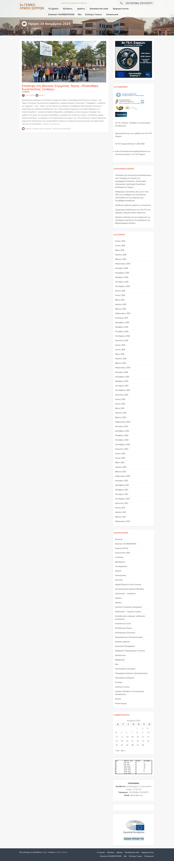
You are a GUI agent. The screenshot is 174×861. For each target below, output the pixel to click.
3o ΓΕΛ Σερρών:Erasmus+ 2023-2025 (129, 144)
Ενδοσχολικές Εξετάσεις (125, 633)
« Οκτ (117, 751)
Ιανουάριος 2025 (121, 318)
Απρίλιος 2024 (120, 359)
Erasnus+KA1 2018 (122, 553)
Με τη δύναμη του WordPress (31, 852)
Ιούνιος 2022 (120, 458)
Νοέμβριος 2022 (121, 435)
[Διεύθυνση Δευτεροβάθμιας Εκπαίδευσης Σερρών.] (130, 102)
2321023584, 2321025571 (139, 3)
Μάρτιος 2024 (120, 363)
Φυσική (118, 699)
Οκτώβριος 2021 (121, 494)
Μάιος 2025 (119, 300)
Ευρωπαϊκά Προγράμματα (125, 646)
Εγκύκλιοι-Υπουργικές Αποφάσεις (128, 607)
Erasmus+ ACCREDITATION (61, 14)
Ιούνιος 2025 (120, 295)
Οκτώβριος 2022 (121, 440)
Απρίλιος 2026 (120, 255)
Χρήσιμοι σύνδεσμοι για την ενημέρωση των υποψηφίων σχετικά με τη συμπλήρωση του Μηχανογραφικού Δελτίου (132, 220)
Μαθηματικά (120, 660)
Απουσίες (119, 580)
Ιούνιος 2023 (120, 404)
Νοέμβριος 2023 (121, 381)
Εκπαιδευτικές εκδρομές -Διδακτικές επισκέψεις (52, 129)
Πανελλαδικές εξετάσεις (125, 669)
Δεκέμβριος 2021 (122, 485)
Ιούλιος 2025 (120, 291)
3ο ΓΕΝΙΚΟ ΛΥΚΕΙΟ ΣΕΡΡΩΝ (32, 6)
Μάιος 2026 (119, 250)
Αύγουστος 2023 (121, 395)
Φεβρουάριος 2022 (122, 476)
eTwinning (119, 557)
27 (127, 745)
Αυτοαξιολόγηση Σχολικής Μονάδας (129, 589)
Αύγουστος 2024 (121, 340)
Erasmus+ (119, 539)
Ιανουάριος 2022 (121, 481)
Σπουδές (118, 682)
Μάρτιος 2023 (120, 417)
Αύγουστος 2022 (121, 449)
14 (132, 737)
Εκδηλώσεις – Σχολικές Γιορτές (128, 612)
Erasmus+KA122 (121, 548)
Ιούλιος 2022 (120, 453)
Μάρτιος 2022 (120, 472)
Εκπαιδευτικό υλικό (99, 9)
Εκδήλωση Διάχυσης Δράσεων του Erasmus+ (133, 205)
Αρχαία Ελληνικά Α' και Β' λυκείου (128, 584)
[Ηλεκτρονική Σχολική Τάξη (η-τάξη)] (131, 108)
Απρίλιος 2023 (120, 413)
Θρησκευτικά (120, 655)
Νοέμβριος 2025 (121, 277)
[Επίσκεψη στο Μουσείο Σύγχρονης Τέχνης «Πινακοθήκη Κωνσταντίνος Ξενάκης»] (64, 61)
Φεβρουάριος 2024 (122, 368)
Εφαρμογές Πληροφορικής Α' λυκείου (130, 651)
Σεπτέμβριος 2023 (122, 390)
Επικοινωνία (112, 14)
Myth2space (120, 562)
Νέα (79, 14)
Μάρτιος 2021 (120, 517)
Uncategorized (121, 566)
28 (132, 745)
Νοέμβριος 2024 (121, 327)
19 (122, 741)
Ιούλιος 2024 (120, 345)
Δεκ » (123, 751)
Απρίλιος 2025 (120, 304)
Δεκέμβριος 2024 (122, 322)
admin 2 (42, 95)
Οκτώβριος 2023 (121, 386)
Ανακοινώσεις (120, 575)
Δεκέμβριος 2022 (122, 431)
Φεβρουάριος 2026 (122, 264)
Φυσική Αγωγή (121, 703)
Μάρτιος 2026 (120, 259)
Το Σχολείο (53, 9)
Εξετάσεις (67, 9)
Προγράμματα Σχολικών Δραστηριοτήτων (131, 673)
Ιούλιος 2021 (120, 508)
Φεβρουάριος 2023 (122, 422)
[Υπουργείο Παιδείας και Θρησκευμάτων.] (130, 95)
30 (143, 745)
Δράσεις (81, 9)
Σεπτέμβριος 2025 (122, 286)
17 (148, 737)
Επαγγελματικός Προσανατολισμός (129, 637)
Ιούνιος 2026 (120, 246)
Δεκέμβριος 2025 (122, 273)
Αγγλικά (118, 571)
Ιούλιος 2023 (120, 399)
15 (138, 737)
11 (117, 737)
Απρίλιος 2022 (120, 467)
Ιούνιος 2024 (120, 350)
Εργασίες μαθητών (122, 642)
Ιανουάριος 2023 (121, 426)
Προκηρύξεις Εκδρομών (124, 678)
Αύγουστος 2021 (121, 503)
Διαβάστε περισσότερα (51, 124)
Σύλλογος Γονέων (93, 14)
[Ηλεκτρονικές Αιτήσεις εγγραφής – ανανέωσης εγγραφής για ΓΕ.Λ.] (121, 114)
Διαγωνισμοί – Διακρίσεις (125, 593)
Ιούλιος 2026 (120, 241)
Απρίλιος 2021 (120, 512)
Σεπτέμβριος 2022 (122, 444)
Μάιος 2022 (119, 462)
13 (127, 737)
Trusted (51, 852)
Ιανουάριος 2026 (121, 268)
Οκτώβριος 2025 (121, 282)
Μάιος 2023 (119, 408)
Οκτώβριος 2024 (121, 331)
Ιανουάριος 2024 (121, 372)
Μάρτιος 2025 (120, 309)
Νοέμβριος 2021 (121, 490)
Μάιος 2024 (119, 354)
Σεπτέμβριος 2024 (122, 336)
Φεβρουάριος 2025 (122, 313)
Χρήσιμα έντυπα (120, 9)
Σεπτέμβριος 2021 (122, 499)
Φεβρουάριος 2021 (122, 521)
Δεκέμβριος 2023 (122, 377)
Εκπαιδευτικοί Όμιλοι (123, 628)
